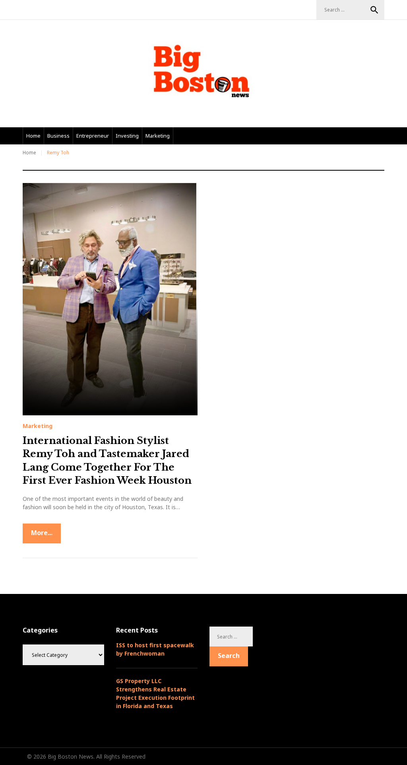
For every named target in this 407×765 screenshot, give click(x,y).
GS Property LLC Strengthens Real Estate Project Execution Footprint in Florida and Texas (155, 693)
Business (58, 135)
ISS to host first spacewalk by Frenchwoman (155, 649)
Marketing (157, 135)
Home (33, 135)
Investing (127, 135)
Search (374, 10)
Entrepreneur (92, 135)
